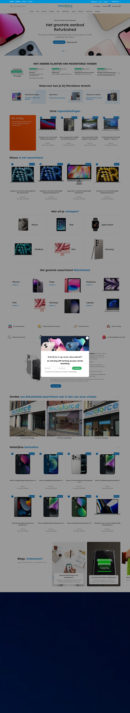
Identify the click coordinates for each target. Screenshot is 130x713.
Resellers (18, 1)
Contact (30, 1)
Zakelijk (12, 1)
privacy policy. (73, 371)
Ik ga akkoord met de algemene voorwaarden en (61, 371)
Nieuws (24, 1)
